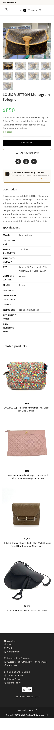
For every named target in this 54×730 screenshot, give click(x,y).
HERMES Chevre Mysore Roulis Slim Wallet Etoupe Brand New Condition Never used (27, 544)
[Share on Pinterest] (26, 161)
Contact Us (33, 710)
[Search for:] (39, 10)
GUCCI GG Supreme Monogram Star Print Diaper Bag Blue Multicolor (27, 409)
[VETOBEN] (5, 10)
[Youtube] (29, 689)
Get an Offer (9, 2)
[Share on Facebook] (18, 161)
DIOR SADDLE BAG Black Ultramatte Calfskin (27, 610)
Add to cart (27, 142)
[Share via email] (34, 161)
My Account (21, 710)
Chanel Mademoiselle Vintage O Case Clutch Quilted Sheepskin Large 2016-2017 (27, 477)
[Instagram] (24, 689)
